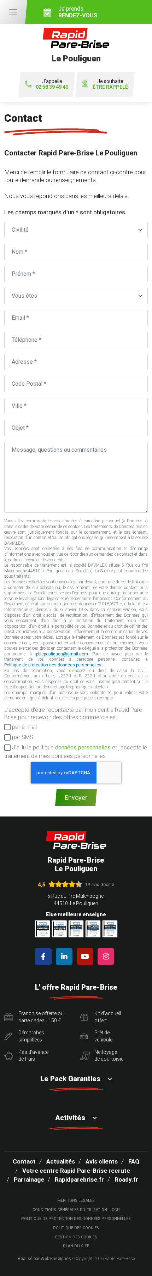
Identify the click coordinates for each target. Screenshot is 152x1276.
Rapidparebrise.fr (79, 1179)
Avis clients (102, 1161)
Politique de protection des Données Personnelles (76, 1218)
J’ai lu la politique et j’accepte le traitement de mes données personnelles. (75, 751)
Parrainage (29, 1179)
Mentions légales (76, 1200)
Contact (24, 1161)
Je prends (77, 12)
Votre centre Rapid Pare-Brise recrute (76, 1170)
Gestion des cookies (76, 1237)
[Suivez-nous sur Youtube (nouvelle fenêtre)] (86, 956)
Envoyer (76, 797)
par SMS (22, 737)
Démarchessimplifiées (31, 1036)
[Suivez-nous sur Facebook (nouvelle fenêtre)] (44, 956)
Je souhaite (110, 84)
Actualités (60, 1161)
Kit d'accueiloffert (107, 1017)
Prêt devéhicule (103, 1036)
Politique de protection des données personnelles (52, 664)
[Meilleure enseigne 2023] (110, 928)
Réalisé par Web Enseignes (44, 1258)
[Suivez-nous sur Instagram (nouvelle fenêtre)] (107, 956)
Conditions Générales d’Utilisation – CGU (76, 1210)
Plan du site (76, 1246)
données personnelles (83, 747)
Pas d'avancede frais (33, 1055)
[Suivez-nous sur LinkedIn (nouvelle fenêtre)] (65, 956)
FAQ (133, 1161)
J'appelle (52, 84)
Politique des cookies (76, 1228)
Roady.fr (126, 1179)
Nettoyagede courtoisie (108, 1055)
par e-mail (24, 727)
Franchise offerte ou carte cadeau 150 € (41, 1017)
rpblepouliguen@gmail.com (61, 653)
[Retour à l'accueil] (76, 840)
